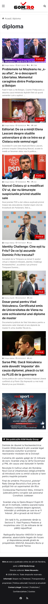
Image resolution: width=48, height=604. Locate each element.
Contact (25, 587)
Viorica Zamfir (9, 298)
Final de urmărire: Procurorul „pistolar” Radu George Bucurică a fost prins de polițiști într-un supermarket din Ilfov (21, 483)
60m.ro (16, 574)
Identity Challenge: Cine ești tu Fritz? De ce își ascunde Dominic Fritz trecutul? (23, 251)
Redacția (26, 579)
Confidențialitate (20, 591)
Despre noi (17, 579)
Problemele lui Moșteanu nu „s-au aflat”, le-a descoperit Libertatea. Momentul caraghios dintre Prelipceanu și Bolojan (24, 77)
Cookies (31, 591)
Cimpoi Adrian (9, 65)
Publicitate (34, 587)
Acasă (7, 18)
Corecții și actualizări (37, 583)
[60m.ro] (24, 6)
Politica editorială (20, 583)
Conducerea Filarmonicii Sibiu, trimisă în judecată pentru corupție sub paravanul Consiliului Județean (23, 493)
